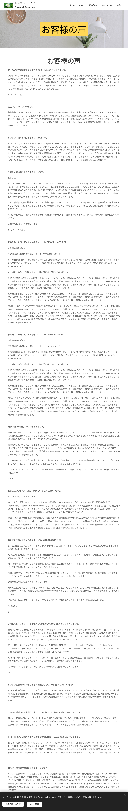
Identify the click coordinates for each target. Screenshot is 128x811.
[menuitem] (73, 5)
